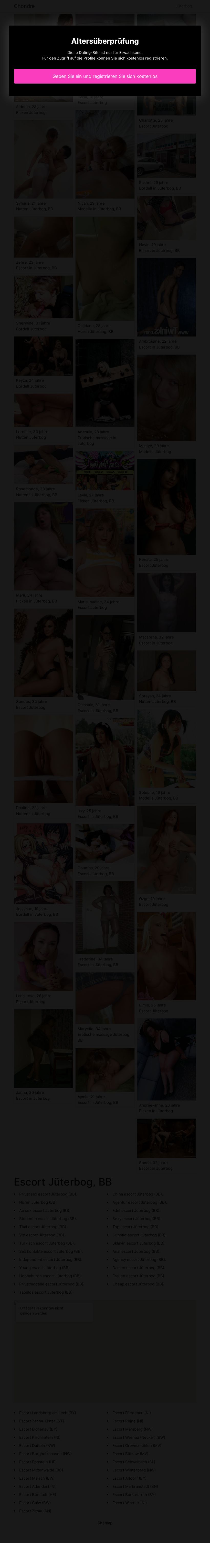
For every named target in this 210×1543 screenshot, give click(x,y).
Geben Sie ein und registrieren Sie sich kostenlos (105, 76)
